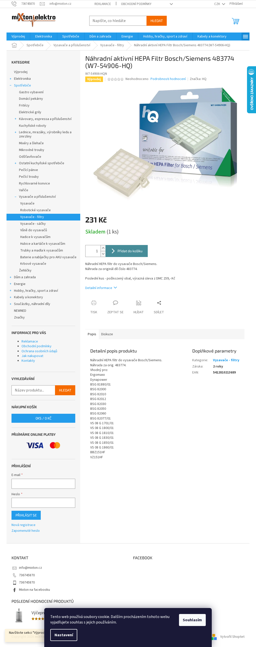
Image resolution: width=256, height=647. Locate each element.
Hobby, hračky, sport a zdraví (36, 290)
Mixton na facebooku (34, 589)
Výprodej (21, 72)
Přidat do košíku (130, 251)
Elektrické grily (30, 112)
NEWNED (20, 310)
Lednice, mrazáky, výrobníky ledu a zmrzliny (45, 134)
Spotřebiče (22, 85)
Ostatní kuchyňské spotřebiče (41, 163)
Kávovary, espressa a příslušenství (45, 119)
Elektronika (22, 78)
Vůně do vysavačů (33, 230)
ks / (44, 418)
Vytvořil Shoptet (232, 636)
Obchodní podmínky (136, 4)
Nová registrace (24, 525)
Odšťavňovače (30, 156)
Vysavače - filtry (32, 217)
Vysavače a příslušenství (37, 196)
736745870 (27, 575)
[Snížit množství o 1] (103, 254)
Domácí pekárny (31, 98)
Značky (19, 317)
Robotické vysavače (35, 210)
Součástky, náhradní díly (32, 304)
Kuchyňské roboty (32, 125)
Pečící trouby (29, 176)
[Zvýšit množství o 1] (103, 248)
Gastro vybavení (31, 92)
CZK (217, 4)
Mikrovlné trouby (31, 150)
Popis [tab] (92, 334)
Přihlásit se (26, 515)
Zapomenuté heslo (26, 530)
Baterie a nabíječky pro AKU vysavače (48, 257)
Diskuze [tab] (107, 334)
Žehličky (25, 270)
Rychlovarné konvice (34, 183)
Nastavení (63, 635)
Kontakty (28, 360)
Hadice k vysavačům (35, 237)
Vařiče (23, 190)
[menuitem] (18, 36)
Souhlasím (192, 620)
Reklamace (102, 4)
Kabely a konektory (28, 297)
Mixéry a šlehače (31, 143)
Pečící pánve (28, 170)
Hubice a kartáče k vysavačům (42, 243)
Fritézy (24, 105)
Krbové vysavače (33, 263)
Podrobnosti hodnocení (168, 79)
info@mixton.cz (30, 567)
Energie (20, 284)
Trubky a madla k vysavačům (41, 250)
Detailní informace (98, 288)
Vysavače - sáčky (33, 223)
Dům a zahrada (25, 277)
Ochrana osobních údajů (39, 351)
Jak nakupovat (32, 356)
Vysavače (27, 203)
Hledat (156, 20)
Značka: (198, 79)
